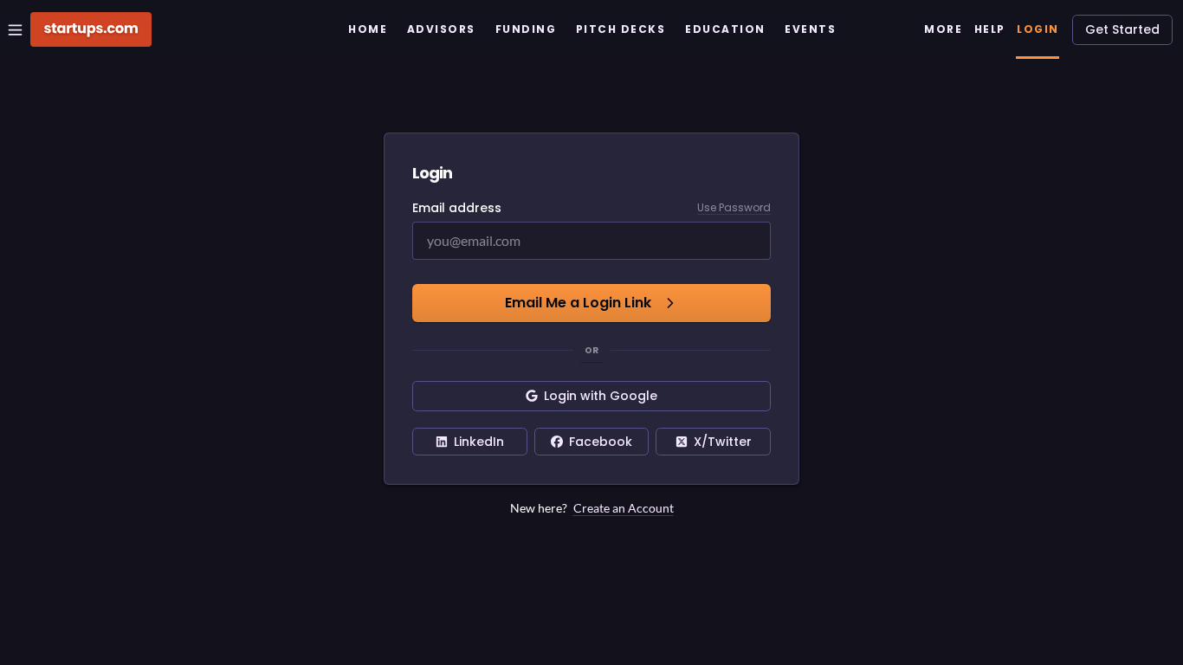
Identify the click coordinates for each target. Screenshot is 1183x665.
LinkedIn (479, 441)
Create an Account (623, 507)
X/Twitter (723, 441)
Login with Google (600, 395)
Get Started (1122, 29)
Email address (456, 207)
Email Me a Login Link (578, 303)
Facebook (600, 441)
